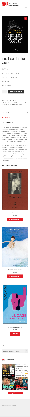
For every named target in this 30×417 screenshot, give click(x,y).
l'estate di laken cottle (16, 102)
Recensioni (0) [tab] (6, 117)
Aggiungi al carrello (16, 92)
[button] (25, 18)
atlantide (6, 102)
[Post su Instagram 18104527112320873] (21, 383)
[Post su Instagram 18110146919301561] (8, 383)
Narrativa (9, 100)
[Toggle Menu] (26, 7)
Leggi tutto (15, 333)
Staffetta (15, 100)
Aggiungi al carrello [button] (15, 219)
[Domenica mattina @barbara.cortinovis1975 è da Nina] (21, 370)
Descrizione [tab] (5, 112)
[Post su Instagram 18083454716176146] (8, 370)
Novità (10, 104)
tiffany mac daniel (17, 104)
